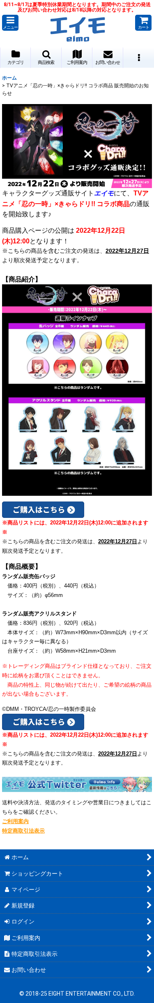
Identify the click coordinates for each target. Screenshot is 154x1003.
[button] (10, 23)
